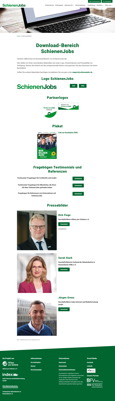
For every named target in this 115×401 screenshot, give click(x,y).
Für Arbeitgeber (107, 1)
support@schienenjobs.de (82, 72)
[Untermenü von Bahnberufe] (73, 5)
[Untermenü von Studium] (103, 5)
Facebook (90, 362)
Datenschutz (63, 366)
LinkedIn (89, 366)
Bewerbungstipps (36, 369)
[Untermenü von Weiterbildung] (85, 5)
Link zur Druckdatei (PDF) (68, 133)
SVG (73, 86)
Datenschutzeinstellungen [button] (67, 369)
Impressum (62, 362)
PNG (82, 86)
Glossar (33, 366)
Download (78, 178)
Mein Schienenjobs (94, 1)
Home (18, 36)
